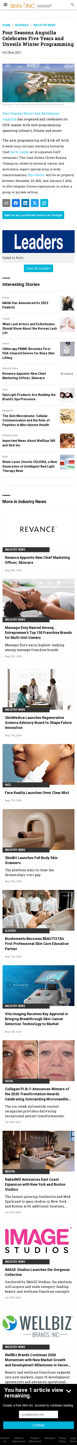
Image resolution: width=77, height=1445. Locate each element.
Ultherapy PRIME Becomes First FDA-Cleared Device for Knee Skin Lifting (28, 353)
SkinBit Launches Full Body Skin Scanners (31, 860)
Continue (39, 1425)
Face (5, 389)
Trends (6, 318)
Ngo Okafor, (36, 175)
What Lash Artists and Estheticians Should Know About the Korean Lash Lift (29, 328)
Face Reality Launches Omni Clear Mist (37, 793)
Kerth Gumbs (19, 152)
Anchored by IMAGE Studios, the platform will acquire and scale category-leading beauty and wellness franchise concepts (38, 1286)
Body (5, 456)
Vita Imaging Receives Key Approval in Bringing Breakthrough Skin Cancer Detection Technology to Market (36, 1019)
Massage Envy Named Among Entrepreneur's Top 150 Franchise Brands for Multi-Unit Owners (38, 632)
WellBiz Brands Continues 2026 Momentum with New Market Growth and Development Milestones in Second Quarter (37, 1360)
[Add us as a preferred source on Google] (44, 203)
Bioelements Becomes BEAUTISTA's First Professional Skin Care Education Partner (37, 944)
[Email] (6, 203)
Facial (9, 1081)
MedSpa (10, 1171)
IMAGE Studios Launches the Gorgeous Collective (37, 1272)
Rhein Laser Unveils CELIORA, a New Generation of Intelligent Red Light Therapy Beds (29, 466)
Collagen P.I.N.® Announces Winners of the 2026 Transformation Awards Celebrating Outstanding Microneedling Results (38, 1094)
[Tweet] (35, 203)
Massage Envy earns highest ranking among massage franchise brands (34, 647)
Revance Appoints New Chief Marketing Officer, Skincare (24, 376)
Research (7, 410)
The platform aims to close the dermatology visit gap (29, 872)
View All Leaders (38, 268)
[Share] (16, 203)
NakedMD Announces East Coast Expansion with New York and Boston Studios (35, 1184)
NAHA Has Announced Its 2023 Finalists (25, 305)
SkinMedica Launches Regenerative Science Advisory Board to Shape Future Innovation (38, 723)
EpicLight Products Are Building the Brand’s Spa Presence (29, 397)
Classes (10, 930)
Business (22, 25)
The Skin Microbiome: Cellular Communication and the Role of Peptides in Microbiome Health (26, 420)
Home (6, 25)
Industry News (44, 25)
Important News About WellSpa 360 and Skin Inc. (28, 443)
